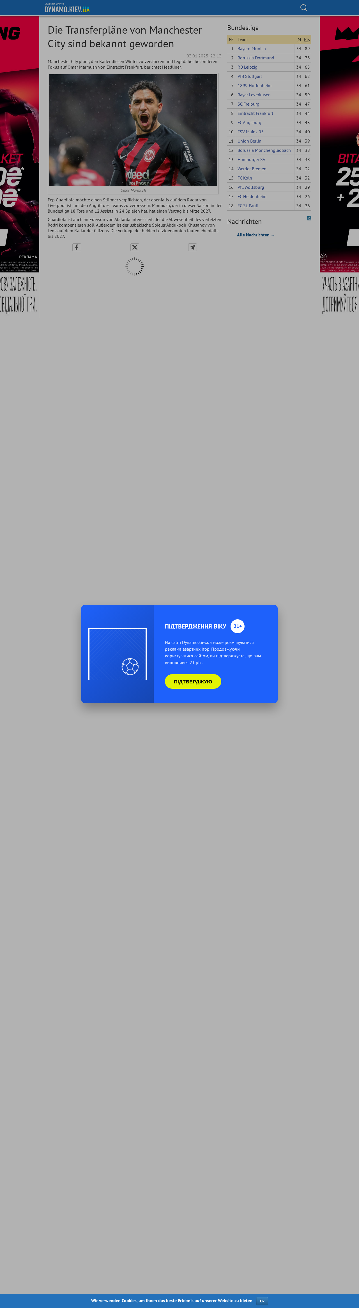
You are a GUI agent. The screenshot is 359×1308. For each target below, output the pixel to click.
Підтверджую (193, 681)
